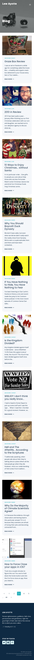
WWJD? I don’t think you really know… (16, 398)
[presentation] (17, 45)
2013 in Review (13, 112)
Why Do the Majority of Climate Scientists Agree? (17, 508)
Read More (9, 79)
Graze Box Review (15, 61)
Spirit (14, 337)
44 (6, 597)
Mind (13, 220)
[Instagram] (8, 642)
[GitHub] (12, 642)
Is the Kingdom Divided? (13, 342)
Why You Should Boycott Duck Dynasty (14, 226)
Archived (8, 58)
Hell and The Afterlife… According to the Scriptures (16, 449)
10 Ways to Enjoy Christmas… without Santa (16, 167)
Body (13, 58)
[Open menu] (30, 4)
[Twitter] (4, 642)
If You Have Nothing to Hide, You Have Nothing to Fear (16, 284)
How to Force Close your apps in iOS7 (16, 566)
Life (13, 108)
